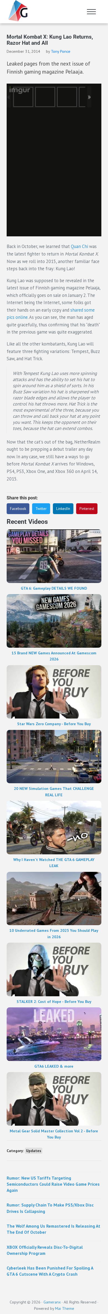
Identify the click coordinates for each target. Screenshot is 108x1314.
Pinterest (86, 508)
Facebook (18, 508)
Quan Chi (79, 246)
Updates (33, 1150)
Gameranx (52, 1302)
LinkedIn (63, 508)
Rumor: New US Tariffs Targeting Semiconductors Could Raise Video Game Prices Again (53, 1184)
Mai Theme (64, 1308)
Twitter (41, 508)
